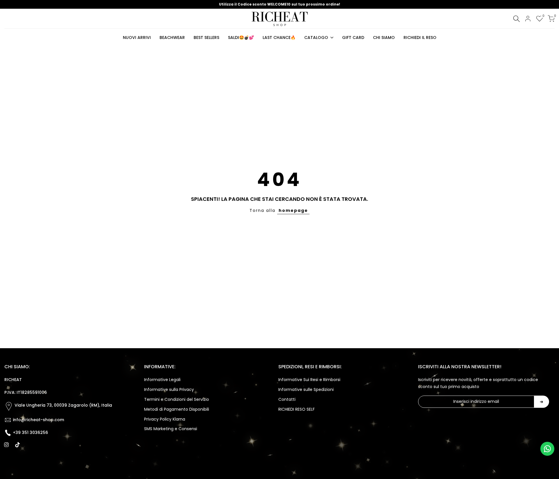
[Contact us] (547, 449)
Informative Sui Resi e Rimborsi (309, 380)
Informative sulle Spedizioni (306, 389)
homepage (293, 210)
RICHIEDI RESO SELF (296, 409)
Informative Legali (162, 380)
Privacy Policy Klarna (164, 419)
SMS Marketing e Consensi (170, 429)
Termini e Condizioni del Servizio (176, 399)
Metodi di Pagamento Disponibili (176, 409)
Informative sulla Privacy (169, 389)
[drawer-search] (516, 18)
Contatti (287, 399)
